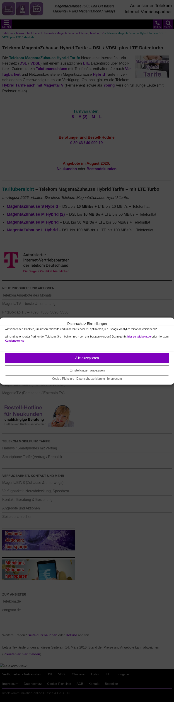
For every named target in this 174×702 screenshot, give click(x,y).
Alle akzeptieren (87, 358)
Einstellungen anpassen (87, 370)
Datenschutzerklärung (90, 378)
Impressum (114, 378)
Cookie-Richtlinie (63, 378)
